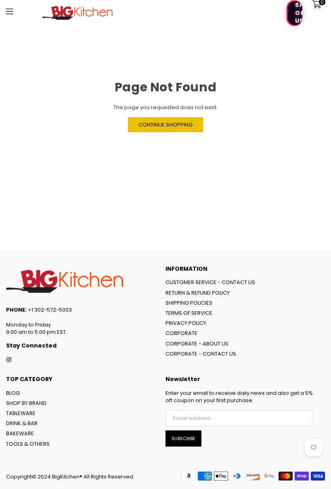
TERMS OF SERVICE (189, 313)
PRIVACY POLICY (186, 323)
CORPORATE (181, 333)
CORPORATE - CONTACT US (201, 354)
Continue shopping (165, 125)
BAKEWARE (20, 433)
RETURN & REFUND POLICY (198, 293)
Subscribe (183, 438)
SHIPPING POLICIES (189, 303)
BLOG (13, 393)
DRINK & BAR (22, 423)
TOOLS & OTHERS (28, 444)
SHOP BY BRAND (26, 403)
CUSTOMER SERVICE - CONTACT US (210, 282)
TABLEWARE (21, 413)
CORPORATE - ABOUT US (197, 344)
